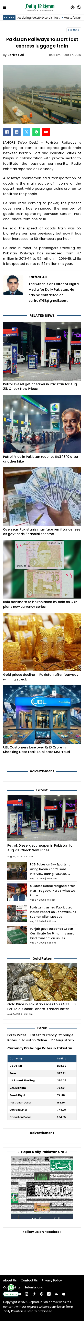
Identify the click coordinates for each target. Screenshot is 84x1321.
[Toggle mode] (72, 7)
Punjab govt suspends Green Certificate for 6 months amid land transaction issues (52, 933)
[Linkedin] (49, 1294)
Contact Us (29, 1280)
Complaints (11, 1287)
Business (73, 29)
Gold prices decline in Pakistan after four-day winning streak (40, 677)
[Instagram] (26, 1294)
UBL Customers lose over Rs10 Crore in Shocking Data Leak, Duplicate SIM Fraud (36, 749)
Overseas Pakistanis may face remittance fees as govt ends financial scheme (41, 531)
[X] (26, 132)
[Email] (46, 132)
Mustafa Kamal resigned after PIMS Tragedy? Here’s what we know (52, 890)
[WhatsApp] (36, 132)
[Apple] (63, 1294)
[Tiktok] (34, 1294)
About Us (10, 1280)
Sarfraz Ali (16, 55)
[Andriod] (56, 1294)
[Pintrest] (41, 1294)
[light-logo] (40, 7)
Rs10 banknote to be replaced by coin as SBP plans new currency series (40, 604)
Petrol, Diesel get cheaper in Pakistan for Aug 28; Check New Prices (40, 386)
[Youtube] (19, 1294)
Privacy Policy (52, 1280)
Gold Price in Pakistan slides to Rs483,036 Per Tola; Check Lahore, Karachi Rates (41, 1006)
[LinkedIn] (17, 132)
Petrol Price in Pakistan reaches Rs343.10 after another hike (40, 459)
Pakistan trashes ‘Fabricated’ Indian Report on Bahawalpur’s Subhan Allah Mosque (53, 912)
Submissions (33, 1287)
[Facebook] (7, 132)
